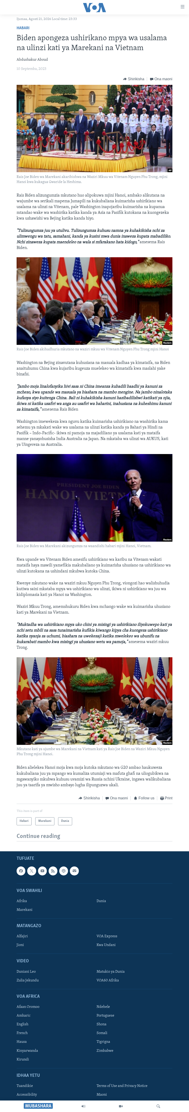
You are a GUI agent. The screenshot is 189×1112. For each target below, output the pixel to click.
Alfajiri (22, 936)
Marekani (24, 910)
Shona (101, 1024)
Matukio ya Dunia (111, 972)
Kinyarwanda (27, 1051)
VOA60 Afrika (108, 980)
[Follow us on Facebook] (21, 871)
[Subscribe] (74, 871)
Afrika (22, 901)
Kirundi (23, 1059)
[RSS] (53, 871)
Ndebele (103, 1007)
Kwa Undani (106, 945)
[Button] (133, 79)
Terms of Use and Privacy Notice (122, 1086)
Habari (23, 28)
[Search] (158, 1106)
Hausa (22, 1042)
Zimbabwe (105, 1051)
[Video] (121, 1106)
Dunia (101, 901)
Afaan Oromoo (28, 1007)
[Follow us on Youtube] (42, 871)
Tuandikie (25, 1086)
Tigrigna (103, 1042)
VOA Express (107, 936)
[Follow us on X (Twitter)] (31, 871)
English (22, 1024)
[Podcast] (63, 871)
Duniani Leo (26, 972)
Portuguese (105, 1016)
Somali (102, 1033)
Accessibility (27, 1095)
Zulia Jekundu (28, 980)
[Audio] (83, 1106)
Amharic (23, 1016)
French (22, 1033)
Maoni (102, 1095)
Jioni (20, 945)
